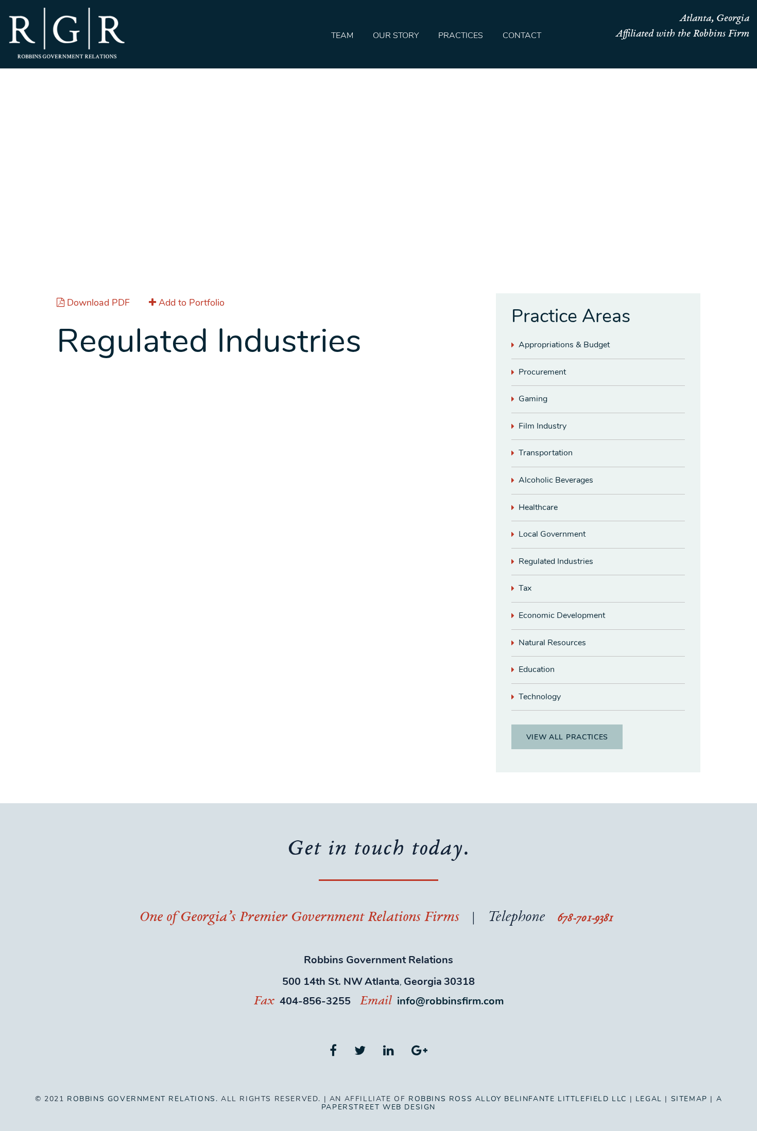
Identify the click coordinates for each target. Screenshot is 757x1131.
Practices (460, 35)
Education (537, 669)
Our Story (396, 35)
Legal (648, 1099)
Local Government (552, 534)
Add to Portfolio (190, 302)
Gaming (533, 398)
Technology (540, 696)
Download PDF (98, 302)
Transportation (546, 452)
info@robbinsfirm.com (450, 1001)
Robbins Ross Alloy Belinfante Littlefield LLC (517, 1099)
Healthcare (538, 507)
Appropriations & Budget (564, 344)
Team (342, 35)
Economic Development (562, 615)
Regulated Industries (556, 561)
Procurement (542, 372)
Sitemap (689, 1099)
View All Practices (567, 737)
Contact (522, 35)
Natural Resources (552, 642)
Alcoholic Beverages (556, 480)
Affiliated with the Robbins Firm (682, 34)
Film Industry (542, 426)
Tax (525, 588)
